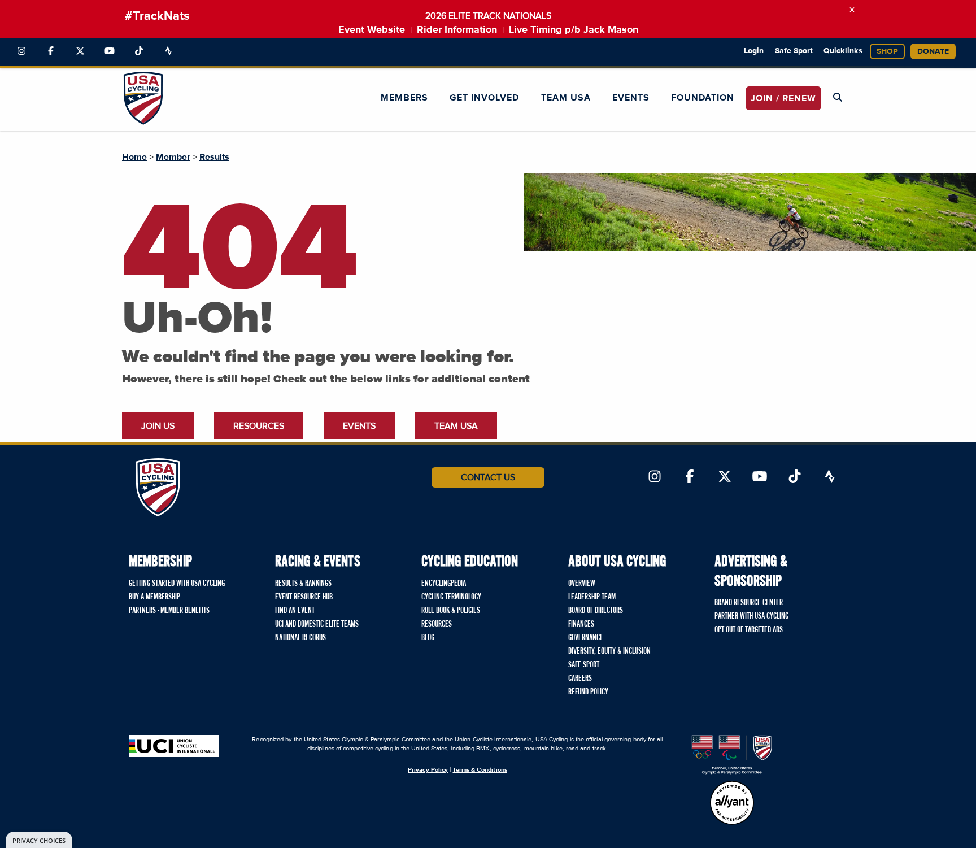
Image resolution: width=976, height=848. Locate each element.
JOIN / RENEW (783, 98)
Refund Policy (588, 692)
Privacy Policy (428, 770)
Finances (581, 624)
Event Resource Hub (304, 597)
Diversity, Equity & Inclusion (609, 651)
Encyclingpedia (443, 584)
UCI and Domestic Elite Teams (317, 624)
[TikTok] (139, 51)
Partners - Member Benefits (169, 611)
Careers (580, 678)
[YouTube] (109, 51)
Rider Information (457, 30)
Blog (427, 638)
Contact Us (488, 477)
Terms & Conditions (479, 770)
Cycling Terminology (451, 597)
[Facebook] (50, 51)
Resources (258, 425)
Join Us (158, 425)
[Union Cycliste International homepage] (174, 746)
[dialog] (39, 840)
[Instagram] (21, 51)
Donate (933, 51)
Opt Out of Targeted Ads (748, 630)
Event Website (371, 30)
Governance (585, 638)
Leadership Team (592, 597)
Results (214, 157)
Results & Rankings (303, 584)
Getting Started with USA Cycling (177, 584)
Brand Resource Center (748, 603)
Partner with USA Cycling (751, 616)
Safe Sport (794, 51)
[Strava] (168, 51)
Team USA (566, 97)
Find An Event (295, 611)
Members (404, 97)
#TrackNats (157, 16)
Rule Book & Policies (450, 611)
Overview (581, 584)
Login (754, 51)
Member (173, 157)
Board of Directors (595, 611)
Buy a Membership (154, 597)
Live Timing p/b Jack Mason (573, 30)
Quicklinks (842, 51)
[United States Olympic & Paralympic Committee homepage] (732, 755)
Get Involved (484, 97)
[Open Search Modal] (837, 97)
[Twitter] (80, 51)
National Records (300, 638)
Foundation (702, 97)
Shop (887, 51)
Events (631, 97)
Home (134, 157)
